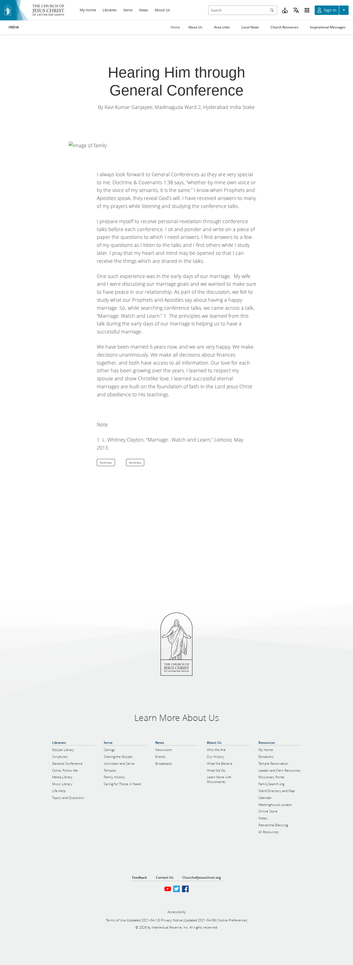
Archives (135, 462)
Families (106, 462)
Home (175, 27)
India (14, 27)
